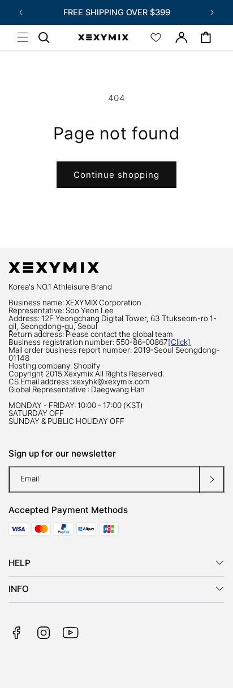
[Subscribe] (211, 479)
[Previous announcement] (20, 12)
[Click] (179, 342)
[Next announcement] (212, 12)
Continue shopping (116, 174)
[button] (22, 37)
